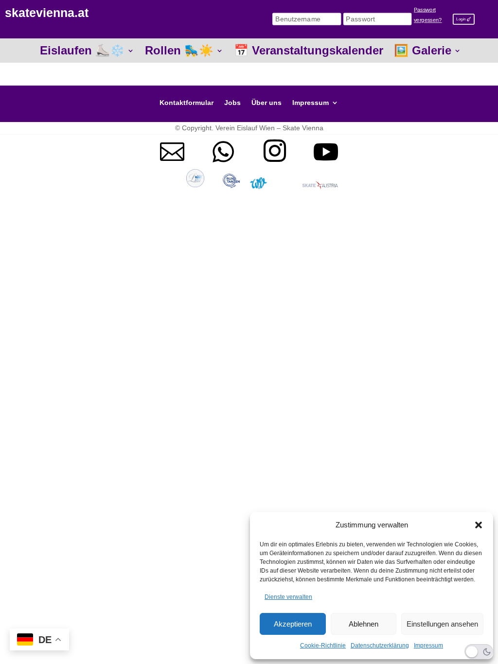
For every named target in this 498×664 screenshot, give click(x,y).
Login (461, 19)
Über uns (266, 102)
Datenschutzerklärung (380, 645)
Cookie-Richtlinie (323, 645)
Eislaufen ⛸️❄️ (82, 52)
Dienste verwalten (288, 597)
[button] (478, 525)
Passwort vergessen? (428, 15)
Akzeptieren (293, 624)
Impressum (428, 645)
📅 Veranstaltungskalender (308, 52)
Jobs (232, 102)
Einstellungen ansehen (442, 624)
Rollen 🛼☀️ (179, 52)
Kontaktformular (186, 102)
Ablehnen (363, 624)
